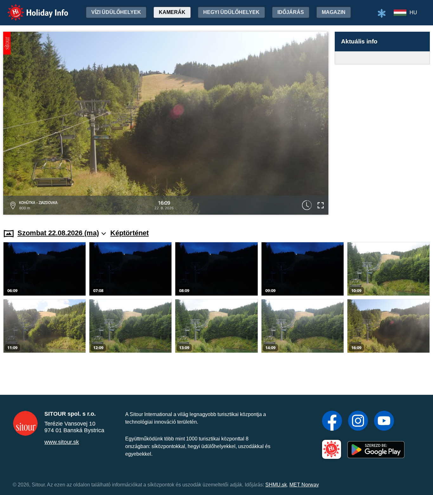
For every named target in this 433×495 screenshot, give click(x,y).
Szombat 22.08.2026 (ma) (58, 233)
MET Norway (304, 484)
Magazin (334, 12)
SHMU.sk (276, 484)
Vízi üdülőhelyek (116, 12)
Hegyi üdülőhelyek (231, 12)
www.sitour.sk (61, 442)
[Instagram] (358, 421)
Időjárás (290, 12)
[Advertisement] (382, 140)
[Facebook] (332, 421)
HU (413, 12)
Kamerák (172, 12)
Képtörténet (129, 233)
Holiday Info (31, 8)
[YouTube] (384, 421)
